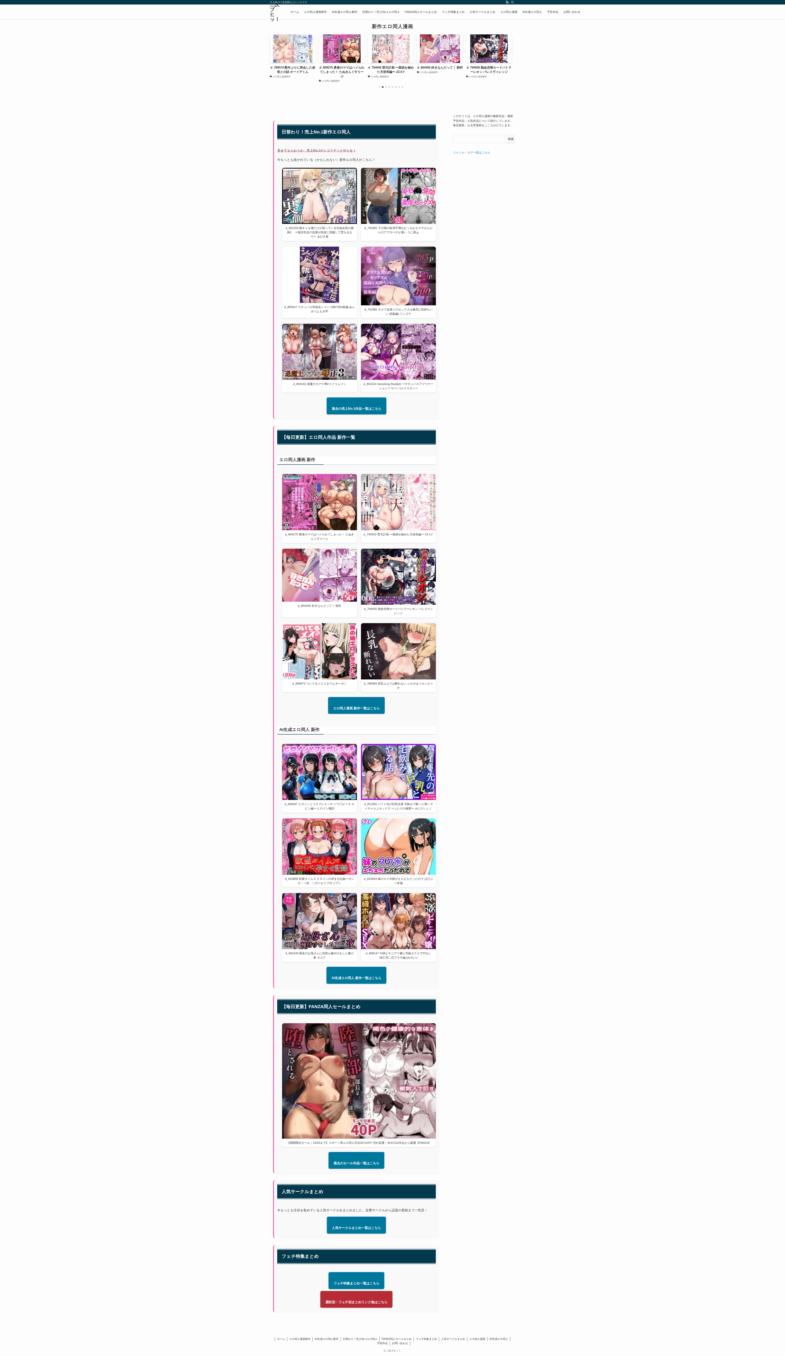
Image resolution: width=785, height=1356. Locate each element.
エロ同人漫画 (477, 1338)
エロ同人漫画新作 (300, 1338)
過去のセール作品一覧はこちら (356, 1163)
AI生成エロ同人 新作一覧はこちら (356, 978)
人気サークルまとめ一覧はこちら (356, 1228)
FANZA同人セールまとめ (397, 1338)
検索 (511, 139)
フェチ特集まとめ (426, 1338)
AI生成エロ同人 (498, 1338)
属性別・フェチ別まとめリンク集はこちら (356, 1302)
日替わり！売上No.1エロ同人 (360, 1338)
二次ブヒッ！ (275, 12)
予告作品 (382, 1343)
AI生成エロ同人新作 (327, 1338)
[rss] (507, 2)
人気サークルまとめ (453, 1338)
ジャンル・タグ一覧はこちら (471, 152)
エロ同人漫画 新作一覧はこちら (356, 708)
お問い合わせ (400, 1343)
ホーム (281, 1338)
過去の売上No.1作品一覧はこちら (356, 408)
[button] (379, 87)
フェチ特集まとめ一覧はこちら (356, 1283)
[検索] (512, 2)
